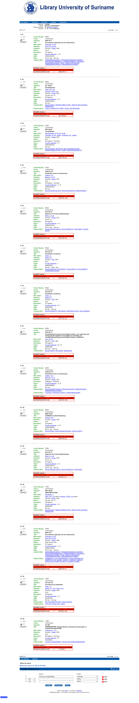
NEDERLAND (49, 106)
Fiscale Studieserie (50, 185)
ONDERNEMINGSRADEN (53, 64)
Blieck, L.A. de (49, 215)
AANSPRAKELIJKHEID (52, 63)
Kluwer (54, 48)
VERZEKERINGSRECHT (74, 150)
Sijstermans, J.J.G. (51, 630)
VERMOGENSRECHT (69, 61)
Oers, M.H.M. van (58, 588)
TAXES (47, 108)
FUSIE (62, 63)
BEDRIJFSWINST (81, 190)
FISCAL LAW (56, 604)
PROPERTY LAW (50, 560)
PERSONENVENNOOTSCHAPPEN (72, 60)
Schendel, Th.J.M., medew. (53, 135)
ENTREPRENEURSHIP (73, 392)
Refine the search (52, 27)
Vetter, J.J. (48, 256)
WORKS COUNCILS (61, 561)
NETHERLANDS (75, 108)
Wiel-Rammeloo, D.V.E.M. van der (55, 133)
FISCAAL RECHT (77, 431)
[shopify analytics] (3, 697)
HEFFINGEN (59, 149)
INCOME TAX (54, 108)
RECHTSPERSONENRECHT (53, 61)
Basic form (116, 669)
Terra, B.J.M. (49, 339)
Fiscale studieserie (50, 54)
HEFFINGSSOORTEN (68, 190)
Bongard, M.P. (49, 417)
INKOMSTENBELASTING (63, 105)
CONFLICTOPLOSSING (72, 63)
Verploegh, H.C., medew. (69, 135)
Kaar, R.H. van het (50, 46)
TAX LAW (48, 604)
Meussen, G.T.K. (50, 177)
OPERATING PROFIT (59, 392)
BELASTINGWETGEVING (71, 149)
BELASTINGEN (50, 105)
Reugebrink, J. (49, 494)
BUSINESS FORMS (73, 561)
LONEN (63, 150)
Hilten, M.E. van (50, 89)
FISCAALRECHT (71, 269)
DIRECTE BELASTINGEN (79, 105)
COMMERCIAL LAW (51, 558)
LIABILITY (66, 560)
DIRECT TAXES (64, 108)
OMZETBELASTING (72, 311)
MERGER (73, 560)
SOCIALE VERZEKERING (53, 642)
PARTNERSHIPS (63, 558)
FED (53, 259)
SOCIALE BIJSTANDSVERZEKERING (73, 642)
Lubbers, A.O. (49, 175)
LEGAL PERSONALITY (76, 558)
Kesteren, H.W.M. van (51, 91)
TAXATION (48, 392)
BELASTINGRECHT (68, 229)
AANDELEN (80, 61)
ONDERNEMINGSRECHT (52, 60)
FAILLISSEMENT (82, 269)
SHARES (59, 560)
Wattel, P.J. (48, 257)
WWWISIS (79, 690)
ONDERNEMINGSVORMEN (69, 64)
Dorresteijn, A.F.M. (50, 44)
